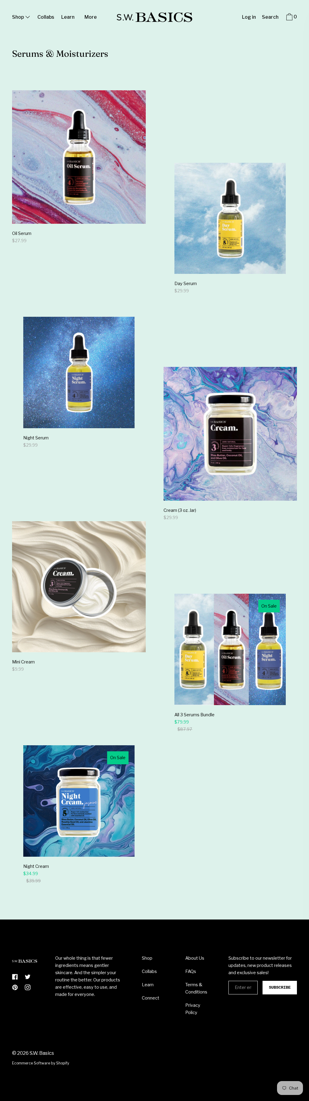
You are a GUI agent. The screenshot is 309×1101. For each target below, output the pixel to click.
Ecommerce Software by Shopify (40, 1063)
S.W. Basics (42, 1053)
